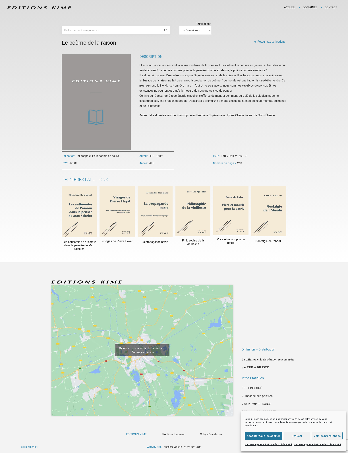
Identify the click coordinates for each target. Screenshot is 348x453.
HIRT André (156, 156)
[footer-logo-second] (39, 7)
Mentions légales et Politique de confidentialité (268, 444)
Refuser (297, 436)
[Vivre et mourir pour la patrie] (230, 210)
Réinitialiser (203, 24)
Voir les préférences (327, 436)
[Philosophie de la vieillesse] (192, 211)
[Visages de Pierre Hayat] (117, 211)
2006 (152, 163)
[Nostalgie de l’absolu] (268, 211)
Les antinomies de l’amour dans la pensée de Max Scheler (79, 245)
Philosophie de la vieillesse (193, 242)
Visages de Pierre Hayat (117, 241)
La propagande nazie (155, 242)
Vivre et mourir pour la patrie (231, 241)
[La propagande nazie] (155, 211)
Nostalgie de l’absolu (268, 241)
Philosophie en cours (105, 156)
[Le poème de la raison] (96, 56)
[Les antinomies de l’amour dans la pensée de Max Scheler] (79, 211)
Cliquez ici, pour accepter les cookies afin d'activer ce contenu (142, 350)
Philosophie (83, 156)
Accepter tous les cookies (263, 436)
